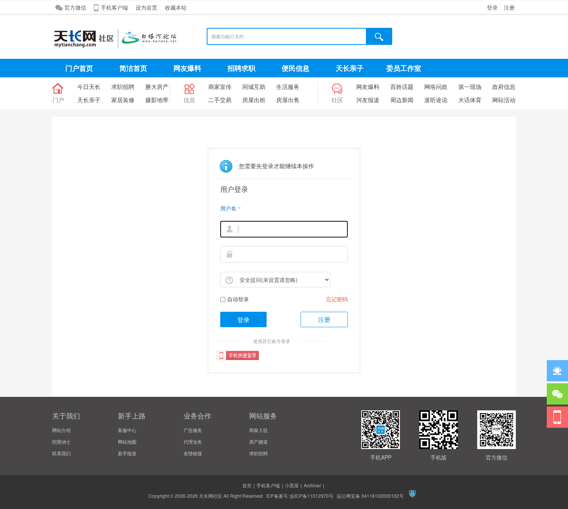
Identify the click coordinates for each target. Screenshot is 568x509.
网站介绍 (61, 430)
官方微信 (75, 7)
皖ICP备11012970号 (311, 495)
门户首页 (79, 68)
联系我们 (61, 453)
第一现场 (469, 86)
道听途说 (435, 100)
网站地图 (127, 441)
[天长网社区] (137, 49)
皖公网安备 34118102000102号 (370, 495)
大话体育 (469, 100)
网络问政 (435, 86)
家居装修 (122, 100)
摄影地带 (156, 100)
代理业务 (193, 441)
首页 (247, 485)
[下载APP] (557, 417)
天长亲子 (350, 68)
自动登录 (238, 299)
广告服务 (193, 430)
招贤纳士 (61, 441)
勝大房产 (156, 86)
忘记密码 (337, 299)
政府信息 (503, 86)
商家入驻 (258, 430)
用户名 (228, 208)
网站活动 (503, 100)
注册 (509, 7)
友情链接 (193, 453)
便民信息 (296, 68)
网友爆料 (187, 68)
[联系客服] (557, 370)
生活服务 (287, 86)
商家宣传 (219, 86)
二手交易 (219, 100)
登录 (492, 7)
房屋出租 (253, 100)
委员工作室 (403, 68)
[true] (379, 36)
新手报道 (127, 453)
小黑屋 (292, 485)
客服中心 (127, 430)
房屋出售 (287, 100)
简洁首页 (133, 68)
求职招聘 (122, 86)
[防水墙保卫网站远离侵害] (412, 495)
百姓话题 (401, 86)
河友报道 (367, 100)
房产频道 (258, 441)
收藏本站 (176, 7)
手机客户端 (114, 7)
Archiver (312, 485)
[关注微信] (557, 394)
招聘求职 (241, 68)
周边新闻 (401, 100)
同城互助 (253, 86)
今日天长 (88, 86)
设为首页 (146, 7)
